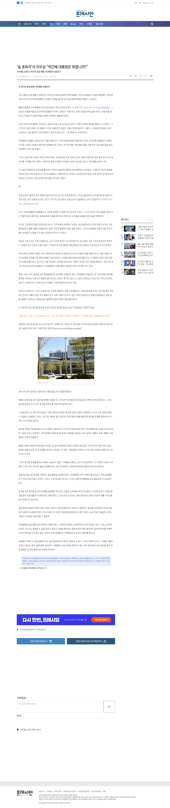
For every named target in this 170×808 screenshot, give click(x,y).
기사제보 (49, 791)
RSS (104, 791)
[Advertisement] (85, 47)
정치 (36, 23)
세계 (58, 23)
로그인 (151, 3)
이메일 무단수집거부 (69, 791)
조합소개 (41, 791)
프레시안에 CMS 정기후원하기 (89, 641)
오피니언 (27, 23)
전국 (81, 23)
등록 (109, 706)
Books (73, 23)
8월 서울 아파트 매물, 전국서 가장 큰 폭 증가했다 (144, 247)
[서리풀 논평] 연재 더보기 (30, 729)
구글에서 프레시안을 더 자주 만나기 (33, 568)
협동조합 (99, 23)
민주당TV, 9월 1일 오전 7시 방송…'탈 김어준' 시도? (144, 264)
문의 (139, 3)
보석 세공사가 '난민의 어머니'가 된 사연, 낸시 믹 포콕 (143, 273)
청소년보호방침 (96, 791)
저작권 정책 (57, 791)
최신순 (19, 716)
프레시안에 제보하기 (38, 641)
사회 (51, 23)
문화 (65, 23)
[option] (137, 249)
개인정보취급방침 (83, 791)
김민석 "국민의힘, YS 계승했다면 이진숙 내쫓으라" (144, 238)
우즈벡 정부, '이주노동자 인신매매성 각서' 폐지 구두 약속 (143, 255)
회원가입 (145, 3)
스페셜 (89, 23)
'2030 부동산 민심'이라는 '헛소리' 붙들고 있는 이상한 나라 (143, 229)
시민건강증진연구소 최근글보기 (33, 629)
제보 (136, 3)
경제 (44, 23)
